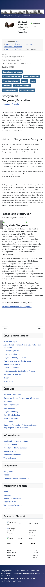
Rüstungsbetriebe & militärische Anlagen (19, 371)
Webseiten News (10, 502)
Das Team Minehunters (12, 395)
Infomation (6, 104)
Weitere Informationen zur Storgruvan (17, 307)
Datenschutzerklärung (12, 498)
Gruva (33, 81)
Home (5, 492)
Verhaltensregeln (10, 444)
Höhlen (6, 378)
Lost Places (8, 381)
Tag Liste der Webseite (12, 505)
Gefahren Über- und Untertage (15, 441)
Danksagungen (9, 408)
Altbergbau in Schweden (12, 76)
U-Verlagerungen (10, 341)
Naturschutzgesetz (10, 451)
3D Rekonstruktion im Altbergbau (16, 478)
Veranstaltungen (9, 458)
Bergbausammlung (10, 412)
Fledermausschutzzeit (12, 455)
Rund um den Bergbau (12, 354)
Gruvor (24, 81)
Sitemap (6, 508)
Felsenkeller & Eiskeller (12, 374)
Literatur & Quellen (10, 418)
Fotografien (8, 471)
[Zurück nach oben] (42, 584)
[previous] (3, 219)
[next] (1, 219)
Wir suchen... (8, 401)
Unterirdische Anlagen (12, 364)
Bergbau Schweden (10, 90)
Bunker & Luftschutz (11, 368)
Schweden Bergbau (27, 90)
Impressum (7, 495)
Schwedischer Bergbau (22, 86)
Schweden (7, 86)
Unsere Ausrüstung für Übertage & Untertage (21, 398)
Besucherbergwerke (11, 351)
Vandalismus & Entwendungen (15, 448)
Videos (6, 475)
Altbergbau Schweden (11, 81)
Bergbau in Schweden (31, 76)
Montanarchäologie (11, 405)
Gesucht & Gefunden (11, 415)
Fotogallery (16, 104)
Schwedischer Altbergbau (12, 72)
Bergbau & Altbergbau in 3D (14, 357)
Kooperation (8, 422)
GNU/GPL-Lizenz (29, 578)
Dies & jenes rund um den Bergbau (17, 361)
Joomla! (4, 578)
